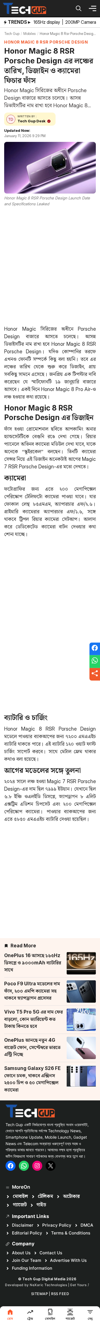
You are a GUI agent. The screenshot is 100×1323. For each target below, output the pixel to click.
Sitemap (39, 1293)
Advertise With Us (68, 1260)
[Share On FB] (94, 648)
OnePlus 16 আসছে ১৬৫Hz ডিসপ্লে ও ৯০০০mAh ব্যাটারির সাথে (32, 962)
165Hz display (47, 22)
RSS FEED (60, 1293)
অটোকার (71, 1196)
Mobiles (29, 33)
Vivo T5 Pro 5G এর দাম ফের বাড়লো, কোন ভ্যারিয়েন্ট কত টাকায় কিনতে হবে (33, 1019)
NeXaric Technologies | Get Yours (59, 1285)
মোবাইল (20, 1196)
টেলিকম (45, 1196)
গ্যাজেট (20, 1205)
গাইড (41, 1205)
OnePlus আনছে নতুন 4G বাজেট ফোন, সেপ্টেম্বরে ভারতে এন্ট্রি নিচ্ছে (32, 1047)
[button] (78, 8)
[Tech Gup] (24, 8)
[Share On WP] (94, 661)
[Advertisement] (50, 265)
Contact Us (50, 1252)
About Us (21, 1252)
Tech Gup (11, 33)
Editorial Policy (27, 1233)
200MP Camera (81, 22)
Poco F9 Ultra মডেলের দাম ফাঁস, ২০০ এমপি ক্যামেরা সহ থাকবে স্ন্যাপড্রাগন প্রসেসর (32, 991)
